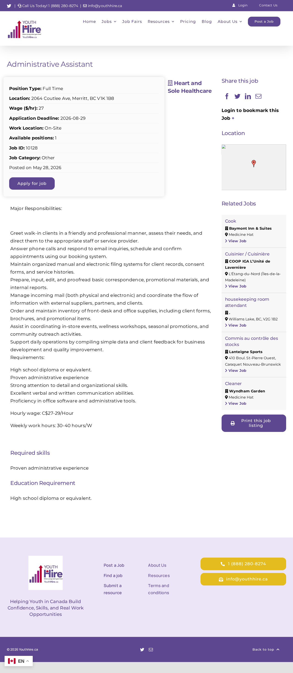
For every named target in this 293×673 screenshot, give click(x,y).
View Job (236, 241)
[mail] (151, 649)
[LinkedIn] (248, 96)
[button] (254, 163)
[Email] (258, 96)
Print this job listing (256, 423)
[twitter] (142, 649)
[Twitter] (237, 96)
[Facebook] (227, 96)
